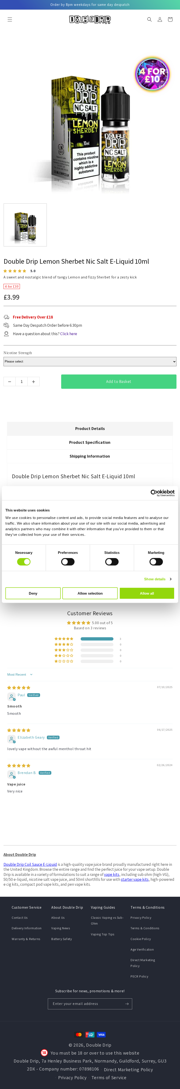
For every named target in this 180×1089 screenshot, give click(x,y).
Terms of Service (109, 1077)
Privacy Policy (141, 917)
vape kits (111, 874)
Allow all (147, 593)
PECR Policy (139, 976)
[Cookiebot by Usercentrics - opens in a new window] (154, 493)
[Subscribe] (127, 1003)
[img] (18, 687)
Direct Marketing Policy (143, 963)
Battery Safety (61, 939)
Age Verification (142, 949)
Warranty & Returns (26, 939)
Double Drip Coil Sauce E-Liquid (30, 864)
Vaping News (60, 928)
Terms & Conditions (145, 928)
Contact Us (20, 917)
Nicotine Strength (18, 353)
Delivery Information (27, 928)
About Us (58, 917)
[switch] (68, 562)
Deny (33, 593)
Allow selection (90, 593)
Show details (154, 579)
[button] (10, 19)
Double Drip (98, 1045)
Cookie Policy (141, 939)
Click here (68, 333)
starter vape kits (135, 879)
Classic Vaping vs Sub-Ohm (107, 920)
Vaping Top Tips (102, 934)
